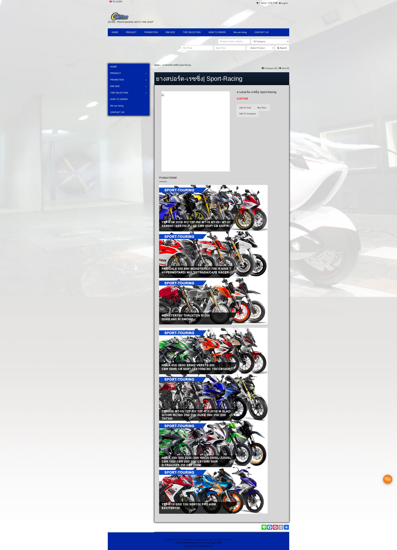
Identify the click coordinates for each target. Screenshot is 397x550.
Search (283, 48)
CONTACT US (261, 32)
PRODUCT (131, 32)
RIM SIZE (170, 32)
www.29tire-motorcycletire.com (198, 539)
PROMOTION (151, 32)
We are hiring (240, 32)
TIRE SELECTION (192, 32)
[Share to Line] (264, 527)
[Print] (281, 527)
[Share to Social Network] (275, 527)
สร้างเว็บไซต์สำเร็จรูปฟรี (187, 542)
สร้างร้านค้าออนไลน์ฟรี (210, 542)
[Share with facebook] (269, 527)
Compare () (271, 68)
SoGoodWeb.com (204, 546)
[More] (286, 527)
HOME (115, 32)
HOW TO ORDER (217, 32)
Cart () (285, 68)
